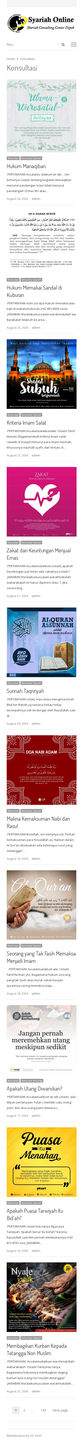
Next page (60, 1410)
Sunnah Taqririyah (25, 690)
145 (45, 1410)
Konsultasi (13, 158)
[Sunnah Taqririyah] (42, 610)
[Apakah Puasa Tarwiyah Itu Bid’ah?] (42, 1130)
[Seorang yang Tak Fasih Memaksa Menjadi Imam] (42, 873)
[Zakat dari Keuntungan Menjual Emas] (42, 470)
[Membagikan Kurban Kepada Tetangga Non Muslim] (42, 1265)
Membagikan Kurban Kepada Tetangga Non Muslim (37, 1349)
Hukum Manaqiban (26, 166)
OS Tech (36, 1436)
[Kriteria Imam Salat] (42, 342)
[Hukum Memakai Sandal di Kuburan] (42, 213)
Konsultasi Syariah (31, 158)
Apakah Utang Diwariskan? (34, 1088)
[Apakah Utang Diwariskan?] (42, 1008)
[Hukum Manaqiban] (42, 82)
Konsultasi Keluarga (31, 1080)
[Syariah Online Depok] (42, 23)
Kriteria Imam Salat (26, 422)
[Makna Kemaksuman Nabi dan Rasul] (42, 738)
